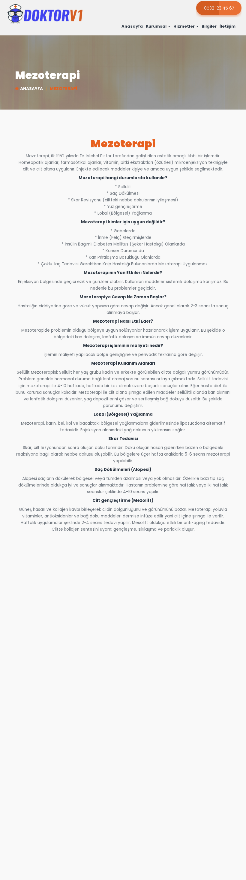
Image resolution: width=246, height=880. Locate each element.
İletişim (228, 26)
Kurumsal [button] (156, 26)
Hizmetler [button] (184, 26)
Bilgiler (209, 26)
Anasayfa (132, 26)
